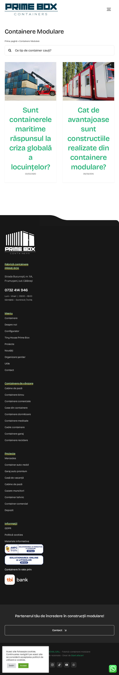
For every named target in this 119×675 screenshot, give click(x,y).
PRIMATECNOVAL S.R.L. (49, 651)
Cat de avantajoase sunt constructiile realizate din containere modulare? (88, 138)
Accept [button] (23, 665)
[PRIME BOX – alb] (20, 232)
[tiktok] (59, 665)
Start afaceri (77, 655)
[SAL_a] (24, 556)
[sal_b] (24, 545)
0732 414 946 (16, 290)
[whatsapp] (74, 665)
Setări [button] (11, 665)
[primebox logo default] (31, 4)
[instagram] (52, 665)
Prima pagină (11, 41)
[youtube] (66, 665)
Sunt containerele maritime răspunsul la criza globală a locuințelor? (30, 138)
